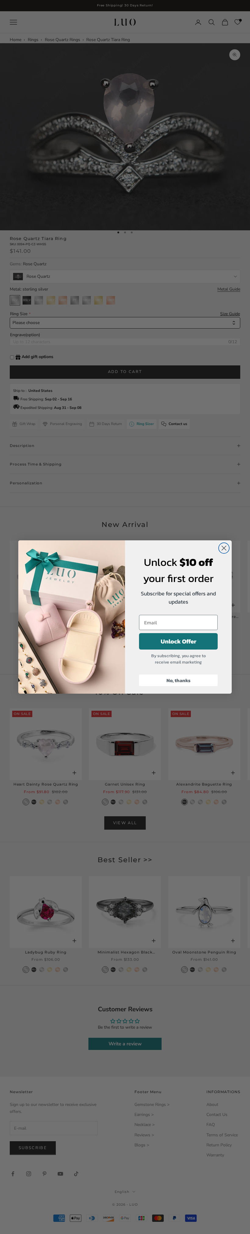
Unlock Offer (178, 641)
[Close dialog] (224, 548)
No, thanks (178, 680)
